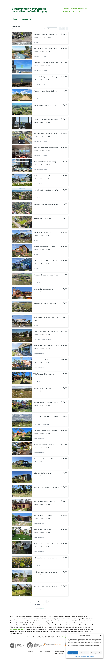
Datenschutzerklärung (85, 656)
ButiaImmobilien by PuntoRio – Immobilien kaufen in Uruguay (30, 10)
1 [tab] (19, 43)
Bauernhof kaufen (36, 98)
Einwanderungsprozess (17, 629)
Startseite (66, 8)
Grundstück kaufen (45, 98)
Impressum (92, 656)
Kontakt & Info (82, 8)
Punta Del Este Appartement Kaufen (40, 56)
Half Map (67, 28)
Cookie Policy (77, 656)
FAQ (77, 11)
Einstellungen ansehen (96, 652)
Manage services (71, 648)
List (63, 28)
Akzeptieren (72, 652)
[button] (101, 635)
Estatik (42, 608)
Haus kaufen (35, 42)
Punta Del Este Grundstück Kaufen (39, 495)
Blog (73, 11)
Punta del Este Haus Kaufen (38, 183)
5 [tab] (24, 43)
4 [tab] (23, 43)
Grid (60, 28)
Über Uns (74, 8)
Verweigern (84, 652)
